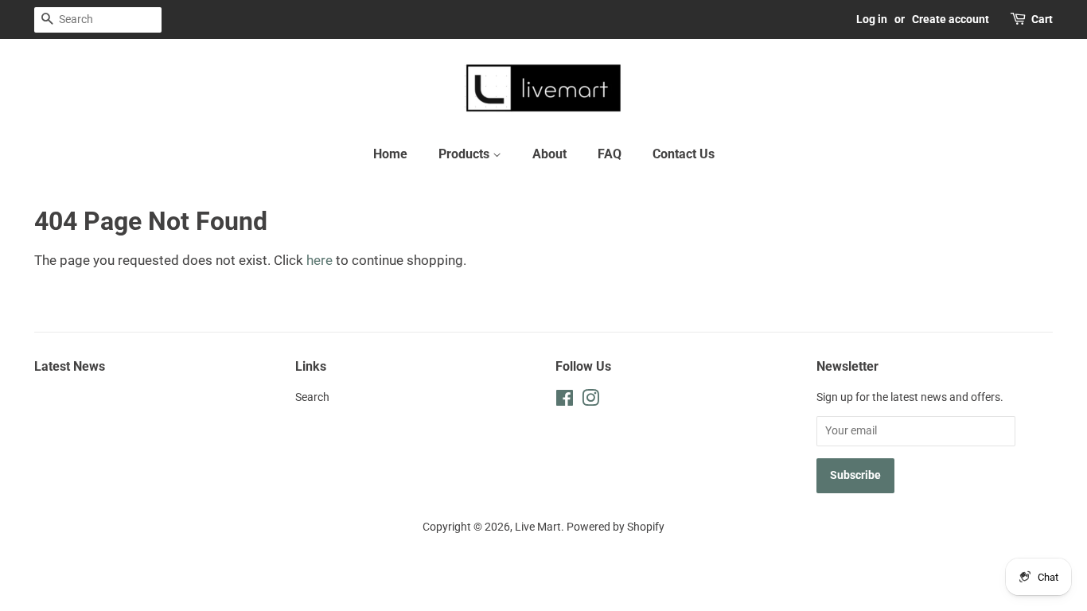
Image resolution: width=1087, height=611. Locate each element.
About (549, 154)
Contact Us (684, 154)
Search (312, 397)
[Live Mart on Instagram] (590, 401)
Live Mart (538, 527)
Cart (1042, 19)
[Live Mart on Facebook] (564, 401)
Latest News (69, 366)
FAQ (609, 154)
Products (465, 154)
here (319, 260)
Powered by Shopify (615, 527)
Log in (871, 19)
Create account (950, 19)
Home (390, 154)
